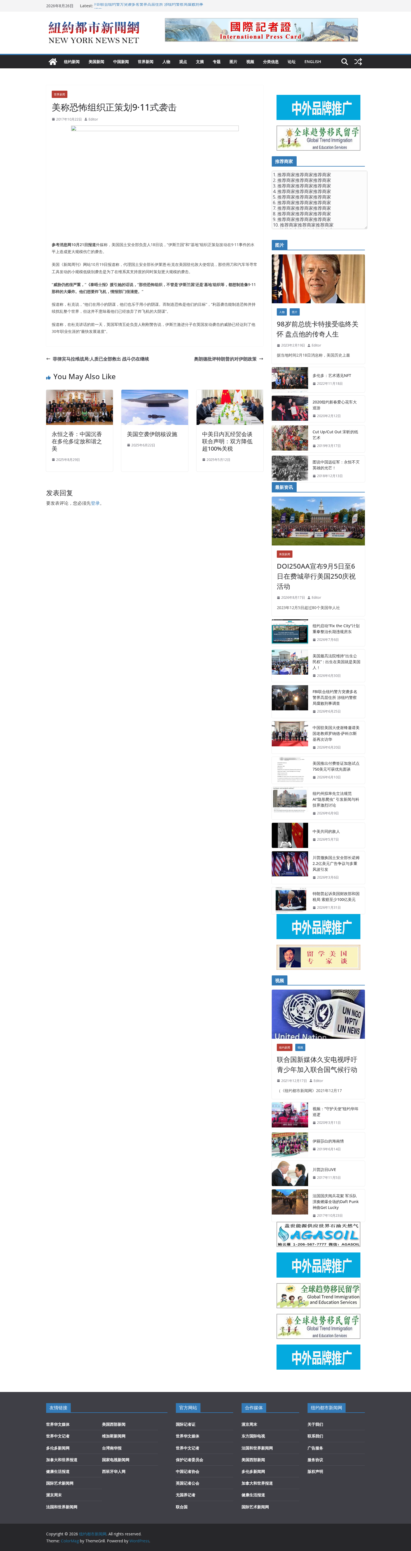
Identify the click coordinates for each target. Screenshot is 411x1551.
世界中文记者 (58, 1436)
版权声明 (315, 1471)
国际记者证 (185, 1424)
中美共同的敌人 (326, 831)
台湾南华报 (112, 1448)
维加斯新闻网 (114, 1436)
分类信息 (271, 61)
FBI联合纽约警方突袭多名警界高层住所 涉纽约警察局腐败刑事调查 (335, 697)
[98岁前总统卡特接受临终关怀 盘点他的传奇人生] (318, 278)
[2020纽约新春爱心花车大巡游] (290, 409)
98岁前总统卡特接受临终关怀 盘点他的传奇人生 (317, 328)
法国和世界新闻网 (61, 1506)
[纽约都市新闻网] (53, 61)
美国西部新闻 (114, 1424)
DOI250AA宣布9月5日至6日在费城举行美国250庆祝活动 (316, 576)
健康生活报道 (58, 1471)
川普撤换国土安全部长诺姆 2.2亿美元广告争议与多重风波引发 (336, 863)
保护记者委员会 (189, 1459)
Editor (93, 119)
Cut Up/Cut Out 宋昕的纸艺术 (335, 434)
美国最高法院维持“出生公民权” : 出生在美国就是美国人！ (336, 661)
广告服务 (315, 1448)
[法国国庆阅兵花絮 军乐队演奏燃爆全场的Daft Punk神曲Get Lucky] (290, 1205)
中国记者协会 (187, 1471)
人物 (166, 61)
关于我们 (315, 1424)
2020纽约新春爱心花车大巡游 (335, 404)
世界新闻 (145, 61)
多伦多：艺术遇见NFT (332, 375)
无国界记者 (185, 1494)
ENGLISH (312, 61)
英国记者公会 (187, 1483)
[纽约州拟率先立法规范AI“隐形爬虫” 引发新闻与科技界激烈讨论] (290, 803)
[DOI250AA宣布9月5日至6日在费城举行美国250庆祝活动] (318, 521)
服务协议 (315, 1459)
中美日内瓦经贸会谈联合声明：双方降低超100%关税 (227, 441)
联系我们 (315, 1436)
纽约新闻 (72, 61)
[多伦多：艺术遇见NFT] (290, 379)
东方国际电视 (253, 1436)
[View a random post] (358, 61)
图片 (233, 61)
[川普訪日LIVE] (290, 1173)
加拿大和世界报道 (61, 1459)
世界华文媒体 (58, 1424)
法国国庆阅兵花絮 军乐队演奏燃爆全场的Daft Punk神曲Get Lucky (336, 1201)
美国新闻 (96, 61)
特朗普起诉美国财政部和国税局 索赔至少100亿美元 (336, 896)
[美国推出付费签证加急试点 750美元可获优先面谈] (290, 770)
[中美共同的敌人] (290, 835)
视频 (250, 61)
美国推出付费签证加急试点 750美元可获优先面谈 (336, 766)
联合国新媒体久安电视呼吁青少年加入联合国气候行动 (317, 1064)
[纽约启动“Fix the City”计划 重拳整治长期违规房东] (290, 632)
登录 (95, 503)
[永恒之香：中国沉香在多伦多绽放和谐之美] (79, 394)
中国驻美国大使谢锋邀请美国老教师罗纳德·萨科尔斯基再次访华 (336, 733)
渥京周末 (54, 1494)
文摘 (200, 61)
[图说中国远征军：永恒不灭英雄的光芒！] (290, 469)
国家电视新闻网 (115, 1459)
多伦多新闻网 (58, 1448)
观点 (183, 61)
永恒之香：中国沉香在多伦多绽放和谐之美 (77, 441)
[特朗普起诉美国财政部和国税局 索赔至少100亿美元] (290, 900)
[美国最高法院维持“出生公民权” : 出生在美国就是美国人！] (290, 666)
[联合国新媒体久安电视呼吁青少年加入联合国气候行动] (318, 1014)
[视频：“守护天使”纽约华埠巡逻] (290, 1115)
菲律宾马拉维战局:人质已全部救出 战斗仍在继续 (101, 359)
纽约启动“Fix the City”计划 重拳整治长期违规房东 (336, 628)
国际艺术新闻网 (60, 1483)
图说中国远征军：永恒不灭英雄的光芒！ (336, 464)
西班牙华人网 (114, 1471)
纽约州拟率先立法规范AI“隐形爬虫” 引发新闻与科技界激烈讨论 (336, 799)
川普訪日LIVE (324, 1169)
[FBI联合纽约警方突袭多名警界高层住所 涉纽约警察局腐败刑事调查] (290, 701)
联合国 (182, 1506)
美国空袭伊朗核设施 (152, 434)
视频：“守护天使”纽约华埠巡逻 (335, 1111)
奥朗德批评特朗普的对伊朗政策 (225, 359)
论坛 (292, 61)
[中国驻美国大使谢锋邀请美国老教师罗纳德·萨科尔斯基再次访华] (290, 737)
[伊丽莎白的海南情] (290, 1145)
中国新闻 (121, 61)
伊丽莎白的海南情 (328, 1141)
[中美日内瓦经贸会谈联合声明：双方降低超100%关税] (230, 394)
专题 (217, 61)
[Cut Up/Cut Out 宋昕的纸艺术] (290, 438)
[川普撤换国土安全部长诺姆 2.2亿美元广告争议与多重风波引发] (290, 867)
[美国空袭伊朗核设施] (154, 394)
